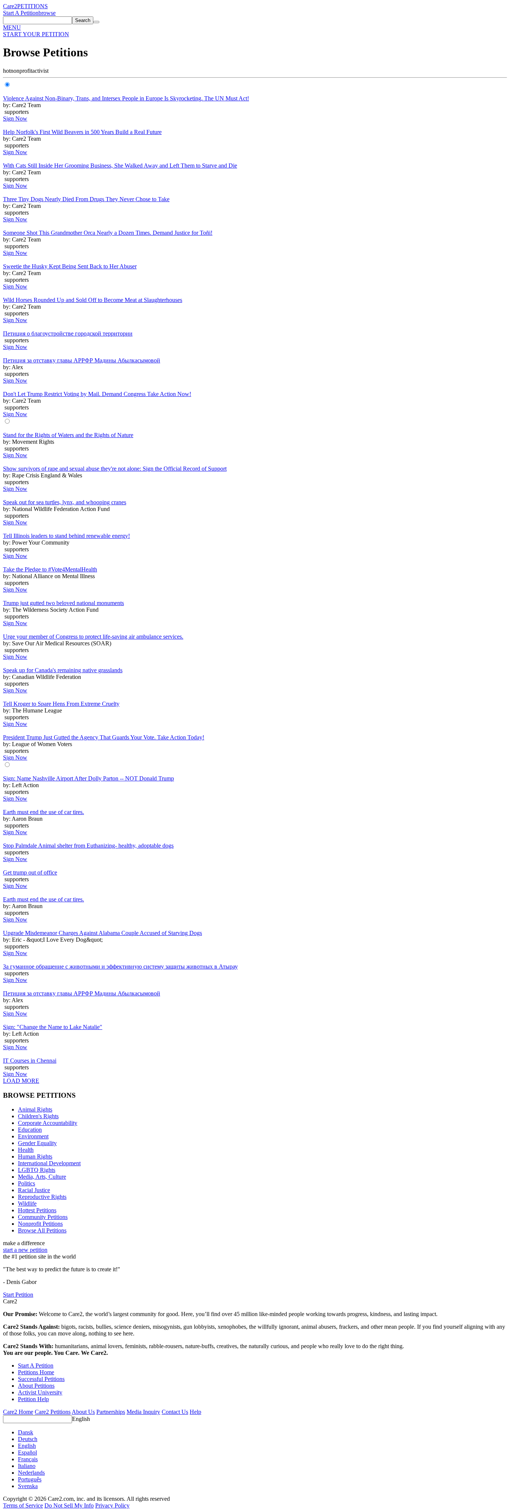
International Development (49, 1163)
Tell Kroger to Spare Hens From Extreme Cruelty (61, 704)
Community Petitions (43, 1217)
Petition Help (33, 1399)
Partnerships (110, 1412)
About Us (83, 1412)
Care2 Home (18, 1412)
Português (29, 1479)
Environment (33, 1136)
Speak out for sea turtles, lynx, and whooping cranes (64, 502)
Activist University (40, 1392)
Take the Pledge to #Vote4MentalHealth (50, 569)
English (81, 1419)
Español (27, 1452)
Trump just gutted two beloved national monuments (63, 603)
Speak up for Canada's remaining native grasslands (62, 670)
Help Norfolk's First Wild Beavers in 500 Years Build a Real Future (82, 132)
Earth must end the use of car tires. (43, 812)
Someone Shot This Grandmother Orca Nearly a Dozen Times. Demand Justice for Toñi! (107, 233)
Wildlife (27, 1203)
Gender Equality (37, 1143)
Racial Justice (34, 1190)
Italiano (26, 1466)
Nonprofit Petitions (40, 1223)
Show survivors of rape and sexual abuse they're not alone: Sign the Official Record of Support (115, 468)
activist (40, 71)
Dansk (25, 1432)
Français (28, 1459)
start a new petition (25, 1250)
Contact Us (175, 1412)
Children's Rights (38, 1116)
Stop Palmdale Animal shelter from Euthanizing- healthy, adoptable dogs (88, 845)
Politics (26, 1183)
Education (30, 1129)
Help (195, 1412)
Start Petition (18, 1294)
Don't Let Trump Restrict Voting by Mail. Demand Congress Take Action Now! (97, 394)
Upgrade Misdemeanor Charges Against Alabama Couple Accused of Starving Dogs (102, 933)
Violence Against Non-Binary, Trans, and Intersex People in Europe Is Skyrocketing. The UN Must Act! (126, 98)
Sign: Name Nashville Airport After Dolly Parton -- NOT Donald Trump (88, 778)
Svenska (28, 1486)
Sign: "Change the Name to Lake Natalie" (52, 1027)
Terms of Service (23, 1505)
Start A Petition (20, 13)
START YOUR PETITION (36, 34)
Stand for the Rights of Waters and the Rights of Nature (68, 435)
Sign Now (15, 118)
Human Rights (35, 1156)
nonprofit (21, 71)
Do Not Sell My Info (69, 1505)
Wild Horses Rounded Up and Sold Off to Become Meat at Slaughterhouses (92, 300)
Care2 (10, 6)
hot (6, 71)
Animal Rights (35, 1109)
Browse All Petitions (42, 1230)
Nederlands (31, 1472)
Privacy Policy (112, 1505)
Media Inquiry (143, 1412)
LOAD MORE (21, 1081)
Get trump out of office (30, 872)
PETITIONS (32, 6)
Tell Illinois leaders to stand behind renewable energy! (66, 536)
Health (26, 1150)
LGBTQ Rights (36, 1170)
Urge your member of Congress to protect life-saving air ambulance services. (93, 636)
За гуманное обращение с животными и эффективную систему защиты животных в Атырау (120, 966)
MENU (12, 27)
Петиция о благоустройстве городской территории (68, 333)
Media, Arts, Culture (42, 1176)
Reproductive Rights (42, 1197)
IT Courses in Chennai (29, 1060)
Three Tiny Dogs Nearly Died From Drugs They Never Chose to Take (86, 199)
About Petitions (36, 1385)
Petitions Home (36, 1372)
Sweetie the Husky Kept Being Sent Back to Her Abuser (70, 266)
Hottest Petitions (37, 1210)
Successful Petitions (41, 1379)
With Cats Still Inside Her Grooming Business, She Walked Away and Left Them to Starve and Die (120, 165)
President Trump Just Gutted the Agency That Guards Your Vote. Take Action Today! (103, 737)
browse (47, 13)
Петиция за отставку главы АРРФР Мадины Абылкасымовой (81, 360)
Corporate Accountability (47, 1123)
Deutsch (27, 1439)
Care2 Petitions (53, 1412)
